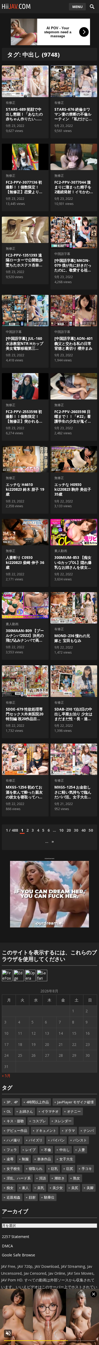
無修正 (10, 175)
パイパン (58, 1140)
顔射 (32, 1197)
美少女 (58, 1187)
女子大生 (66, 1159)
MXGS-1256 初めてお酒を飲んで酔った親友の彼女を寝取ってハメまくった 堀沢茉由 (24, 794)
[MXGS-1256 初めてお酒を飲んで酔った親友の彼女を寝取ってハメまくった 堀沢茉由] (25, 759)
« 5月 (6, 1075)
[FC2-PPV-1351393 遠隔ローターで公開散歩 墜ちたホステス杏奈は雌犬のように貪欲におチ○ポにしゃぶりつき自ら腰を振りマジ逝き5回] (25, 230)
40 (83, 830)
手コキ (87, 1168)
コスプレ (39, 1121)
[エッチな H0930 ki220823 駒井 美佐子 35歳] (73, 459)
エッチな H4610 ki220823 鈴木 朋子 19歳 (25, 489)
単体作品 (44, 1159)
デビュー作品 (17, 1130)
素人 (25, 1187)
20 (69, 830)
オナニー (74, 1111)
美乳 (40, 1187)
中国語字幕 (62, 253)
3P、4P (12, 1102)
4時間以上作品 (37, 1102)
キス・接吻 (15, 1121)
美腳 (90, 1187)
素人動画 (60, 550)
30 (76, 830)
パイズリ (36, 1140)
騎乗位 (49, 1197)
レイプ (30, 1149)
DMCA (7, 1245)
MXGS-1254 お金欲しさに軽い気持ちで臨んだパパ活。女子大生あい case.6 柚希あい (72, 794)
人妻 (81, 1149)
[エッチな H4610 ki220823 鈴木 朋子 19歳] (25, 459)
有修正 (10, 102)
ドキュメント (46, 1130)
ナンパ (88, 1130)
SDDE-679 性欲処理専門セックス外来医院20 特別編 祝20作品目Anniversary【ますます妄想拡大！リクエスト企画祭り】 (24, 721)
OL (9, 1111)
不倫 (47, 1149)
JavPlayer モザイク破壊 (75, 1102)
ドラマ (70, 1130)
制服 (25, 1159)
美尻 (74, 1187)
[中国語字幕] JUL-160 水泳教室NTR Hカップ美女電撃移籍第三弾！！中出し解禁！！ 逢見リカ (24, 348)
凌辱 (10, 1159)
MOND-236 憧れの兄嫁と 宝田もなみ (72, 638)
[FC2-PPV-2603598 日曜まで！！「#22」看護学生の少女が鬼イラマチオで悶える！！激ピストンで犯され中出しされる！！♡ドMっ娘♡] (73, 386)
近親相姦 (13, 1197)
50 (91, 830)
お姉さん (26, 1111)
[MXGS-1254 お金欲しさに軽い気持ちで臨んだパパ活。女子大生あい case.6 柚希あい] (73, 759)
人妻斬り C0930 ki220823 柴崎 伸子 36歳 (25, 562)
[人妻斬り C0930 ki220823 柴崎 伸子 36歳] (25, 532)
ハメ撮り (13, 1140)
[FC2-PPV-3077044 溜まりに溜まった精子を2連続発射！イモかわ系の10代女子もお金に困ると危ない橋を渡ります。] (73, 157)
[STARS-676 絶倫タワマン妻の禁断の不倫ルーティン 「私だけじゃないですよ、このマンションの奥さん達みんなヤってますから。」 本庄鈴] (73, 81)
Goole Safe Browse (18, 1254)
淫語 (42, 1178)
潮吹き (59, 1178)
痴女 (10, 1187)
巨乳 (54, 1168)
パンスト (80, 1140)
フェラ (12, 1149)
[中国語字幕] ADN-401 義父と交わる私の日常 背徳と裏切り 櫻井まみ (73, 343)
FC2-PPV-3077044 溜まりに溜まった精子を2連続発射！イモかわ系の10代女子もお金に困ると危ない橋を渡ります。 (73, 194)
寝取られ (36, 1168)
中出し (64, 1149)
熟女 (76, 1178)
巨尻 (69, 1168)
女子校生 (13, 1168)
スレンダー (63, 1121)
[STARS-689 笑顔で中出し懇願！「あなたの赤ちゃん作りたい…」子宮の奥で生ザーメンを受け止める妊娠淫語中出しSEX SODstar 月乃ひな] (25, 81)
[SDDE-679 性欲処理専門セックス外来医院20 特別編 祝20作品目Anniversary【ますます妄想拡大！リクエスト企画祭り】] (25, 681)
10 (61, 830)
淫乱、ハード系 (19, 1178)
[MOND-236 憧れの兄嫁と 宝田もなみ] (73, 608)
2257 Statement (15, 1236)
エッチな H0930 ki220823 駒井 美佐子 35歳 (72, 489)
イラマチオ (50, 1111)
